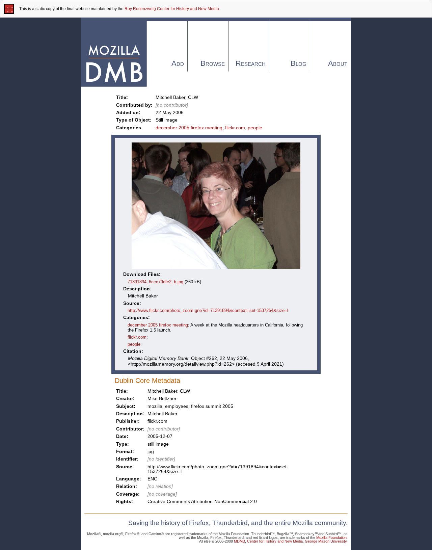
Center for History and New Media (275, 541)
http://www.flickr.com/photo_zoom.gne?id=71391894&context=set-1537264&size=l (208, 310)
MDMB (239, 541)
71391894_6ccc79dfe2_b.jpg (155, 281)
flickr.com (235, 127)
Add (177, 63)
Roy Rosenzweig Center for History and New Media (172, 8)
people (255, 127)
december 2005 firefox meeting (189, 127)
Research (251, 63)
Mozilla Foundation (331, 537)
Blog (298, 63)
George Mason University (326, 541)
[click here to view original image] (216, 269)
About (337, 63)
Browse (212, 63)
